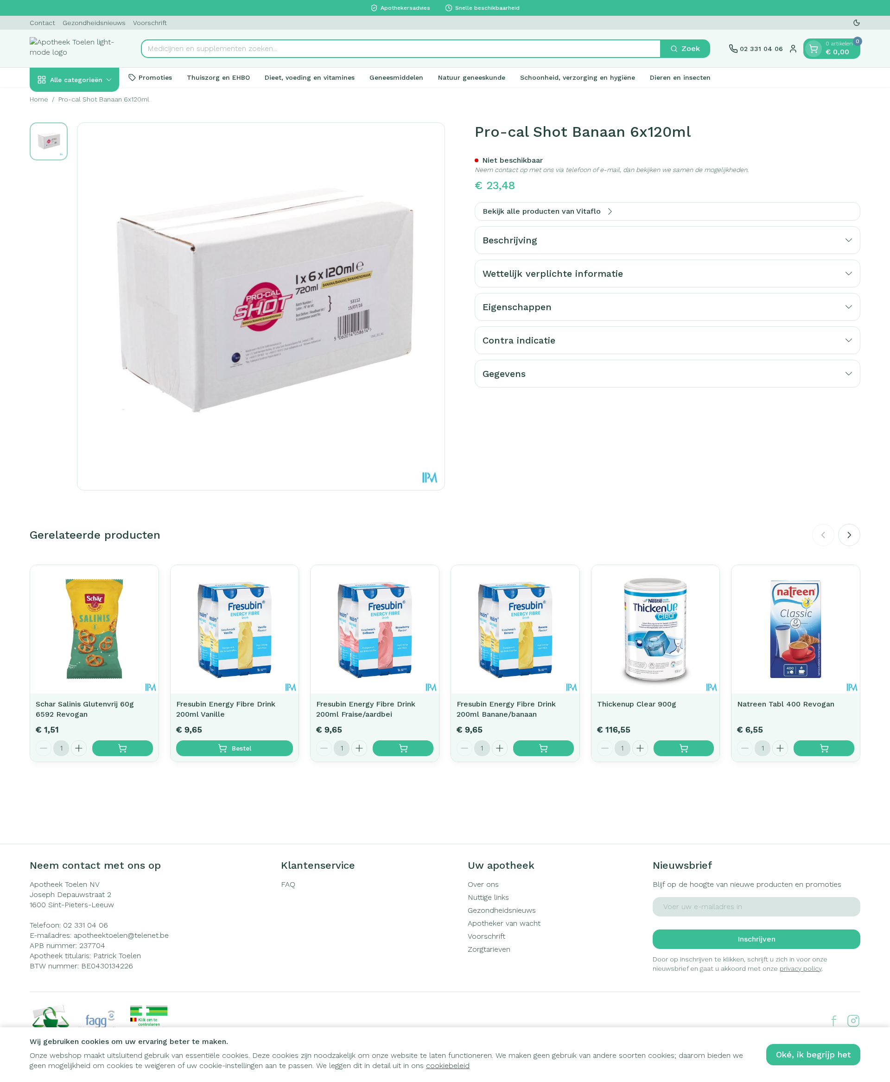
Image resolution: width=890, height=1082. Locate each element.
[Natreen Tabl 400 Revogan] (795, 629)
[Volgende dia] (849, 535)
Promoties (155, 77)
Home (39, 99)
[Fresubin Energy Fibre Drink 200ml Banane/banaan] (515, 629)
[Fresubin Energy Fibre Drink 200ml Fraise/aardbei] (375, 629)
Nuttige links (488, 897)
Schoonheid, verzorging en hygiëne (577, 77)
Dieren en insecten (680, 77)
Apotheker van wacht (504, 923)
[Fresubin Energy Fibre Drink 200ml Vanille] (235, 629)
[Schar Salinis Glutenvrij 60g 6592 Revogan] (94, 629)
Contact (42, 22)
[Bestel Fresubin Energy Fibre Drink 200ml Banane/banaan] (543, 748)
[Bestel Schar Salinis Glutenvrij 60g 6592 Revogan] (122, 748)
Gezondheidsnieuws (94, 22)
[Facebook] (834, 1021)
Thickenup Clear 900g (636, 704)
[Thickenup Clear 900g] (655, 629)
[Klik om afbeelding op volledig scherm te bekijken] (261, 306)
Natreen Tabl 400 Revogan (785, 704)
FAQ (288, 884)
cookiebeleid (448, 1065)
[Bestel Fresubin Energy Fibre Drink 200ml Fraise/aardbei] (403, 748)
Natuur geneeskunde (471, 77)
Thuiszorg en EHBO (218, 77)
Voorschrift (150, 22)
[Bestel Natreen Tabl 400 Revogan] (824, 748)
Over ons (483, 884)
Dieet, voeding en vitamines (310, 77)
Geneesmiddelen (396, 77)
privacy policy (800, 968)
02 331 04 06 (85, 925)
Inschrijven (756, 939)
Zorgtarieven (489, 949)
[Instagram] (853, 1021)
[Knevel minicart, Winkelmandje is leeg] (813, 48)
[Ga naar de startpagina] (76, 48)
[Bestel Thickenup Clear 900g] (684, 748)
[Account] (793, 48)
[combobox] (401, 48)
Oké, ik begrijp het (813, 1054)
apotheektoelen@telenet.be (121, 935)
